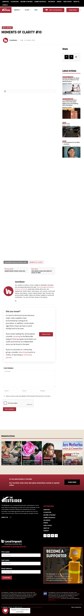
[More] (76, 57)
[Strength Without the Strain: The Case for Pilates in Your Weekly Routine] (71, 89)
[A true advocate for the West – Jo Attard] (71, 152)
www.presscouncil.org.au (54, 598)
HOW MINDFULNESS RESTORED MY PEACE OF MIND (41, 272)
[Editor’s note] (71, 131)
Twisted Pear (78, 607)
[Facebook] (67, 57)
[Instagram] (52, 535)
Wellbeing (7, 28)
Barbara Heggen (66, 126)
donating (16, 336)
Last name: (5, 560)
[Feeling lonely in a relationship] (52, 453)
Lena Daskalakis (66, 146)
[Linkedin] (48, 535)
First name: (5, 552)
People (64, 141)
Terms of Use (37, 607)
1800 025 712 (51, 600)
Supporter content (67, 76)
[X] (15, 300)
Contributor (13, 40)
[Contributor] (6, 40)
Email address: (6, 568)
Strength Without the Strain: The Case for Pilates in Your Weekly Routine (71, 79)
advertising (23, 352)
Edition (64, 122)
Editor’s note (66, 124)
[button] (80, 10)
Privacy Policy (28, 607)
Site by (73, 607)
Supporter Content (67, 83)
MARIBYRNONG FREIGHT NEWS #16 (15, 271)
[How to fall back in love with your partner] (32, 453)
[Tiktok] (56, 535)
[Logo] (6, 10)
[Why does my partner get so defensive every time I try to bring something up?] (11, 453)
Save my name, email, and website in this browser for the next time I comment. (28, 396)
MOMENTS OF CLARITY (36, 262)
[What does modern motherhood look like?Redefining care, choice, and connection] (73, 453)
